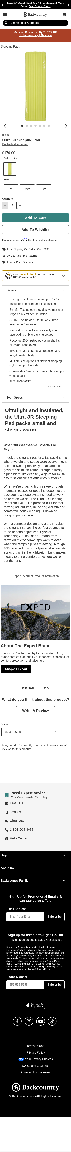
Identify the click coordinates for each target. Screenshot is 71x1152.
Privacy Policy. (48, 965)
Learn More (55, 386)
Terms (36, 965)
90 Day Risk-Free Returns (21, 256)
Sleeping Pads (10, 47)
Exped (5, 135)
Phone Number (16, 973)
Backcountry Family (14, 877)
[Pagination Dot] (33, 40)
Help (4, 851)
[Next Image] (66, 126)
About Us (7, 864)
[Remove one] (5, 205)
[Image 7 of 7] (48, 126)
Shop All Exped (16, 665)
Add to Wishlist (35, 229)
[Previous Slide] (2, 4)
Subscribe (54, 913)
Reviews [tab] (28, 684)
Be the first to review (15, 144)
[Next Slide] (68, 4)
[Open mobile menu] (5, 14)
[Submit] (6, 23)
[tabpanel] (35, 723)
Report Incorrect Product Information (35, 572)
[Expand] (63, 275)
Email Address (16, 905)
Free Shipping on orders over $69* (26, 249)
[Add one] (20, 205)
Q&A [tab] (46, 684)
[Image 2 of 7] (27, 126)
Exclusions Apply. (15, 946)
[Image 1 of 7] (22, 126)
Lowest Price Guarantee (20, 262)
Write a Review (35, 706)
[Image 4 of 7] (35, 126)
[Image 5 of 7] (40, 126)
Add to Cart (35, 218)
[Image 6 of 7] (44, 126)
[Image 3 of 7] (31, 126)
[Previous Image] (5, 126)
